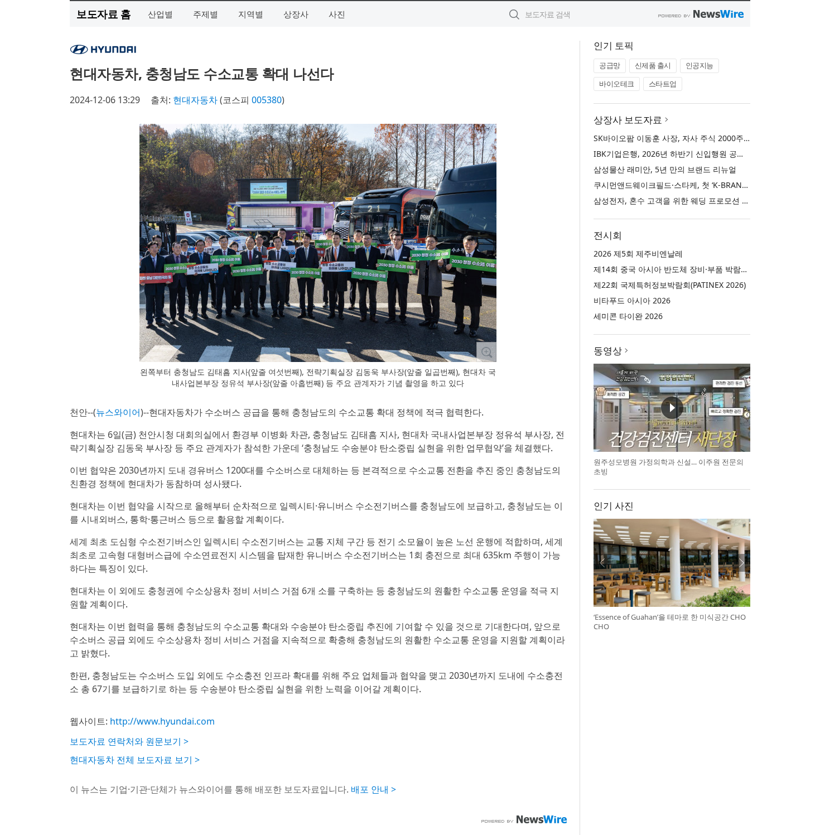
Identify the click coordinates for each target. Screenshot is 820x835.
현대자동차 (195, 100)
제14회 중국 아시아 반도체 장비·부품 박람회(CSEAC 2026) (695, 269)
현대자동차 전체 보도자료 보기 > (135, 760)
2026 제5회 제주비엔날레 (638, 253)
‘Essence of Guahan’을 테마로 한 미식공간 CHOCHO (670, 622)
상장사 (295, 14)
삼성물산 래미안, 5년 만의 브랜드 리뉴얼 (665, 169)
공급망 (609, 65)
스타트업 (663, 84)
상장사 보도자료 (628, 119)
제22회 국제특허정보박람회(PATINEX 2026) (670, 284)
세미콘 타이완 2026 (628, 316)
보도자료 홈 (103, 14)
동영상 (608, 350)
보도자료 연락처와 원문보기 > (129, 741)
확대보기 (486, 352)
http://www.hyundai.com (162, 721)
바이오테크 (616, 84)
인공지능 (699, 65)
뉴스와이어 (118, 412)
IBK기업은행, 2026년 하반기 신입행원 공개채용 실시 (686, 153)
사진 (337, 14)
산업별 (160, 14)
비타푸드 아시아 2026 (632, 300)
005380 (267, 100)
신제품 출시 (653, 65)
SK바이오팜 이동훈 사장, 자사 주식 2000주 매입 (677, 138)
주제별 (205, 14)
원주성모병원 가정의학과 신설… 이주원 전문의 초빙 (669, 467)
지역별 (250, 14)
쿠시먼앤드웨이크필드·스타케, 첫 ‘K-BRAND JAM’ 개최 (688, 185)
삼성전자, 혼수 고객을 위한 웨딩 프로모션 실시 (676, 200)
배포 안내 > (373, 789)
